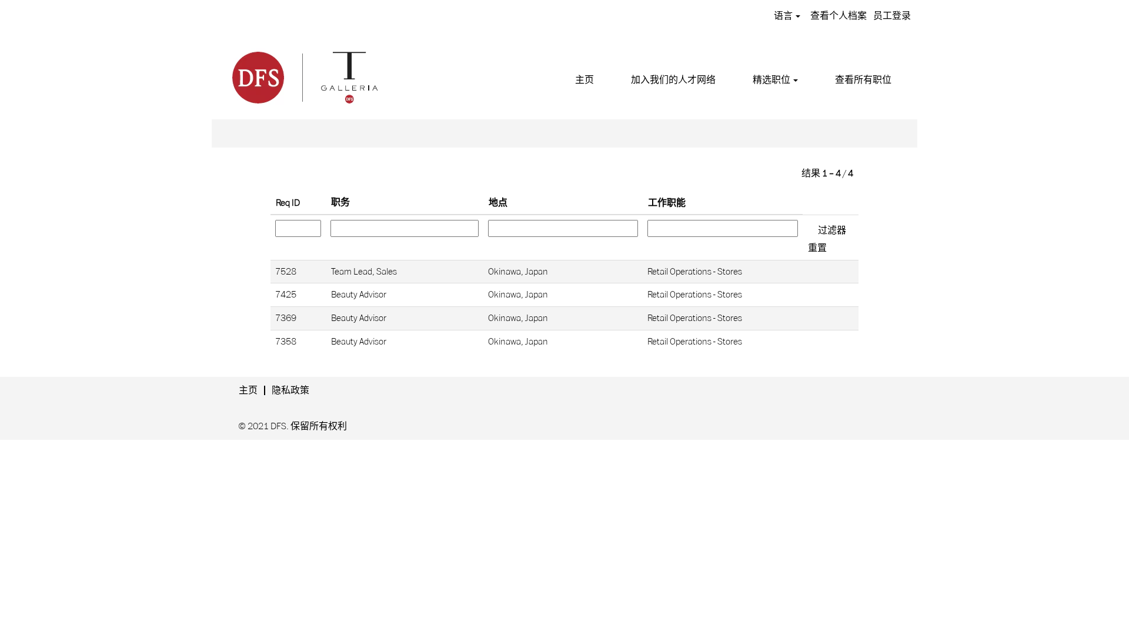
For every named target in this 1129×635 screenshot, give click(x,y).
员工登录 (892, 16)
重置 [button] (817, 248)
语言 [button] (784, 16)
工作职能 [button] (667, 203)
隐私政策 (290, 390)
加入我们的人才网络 (673, 80)
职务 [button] (340, 202)
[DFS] (304, 75)
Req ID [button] (288, 203)
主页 (584, 80)
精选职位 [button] (772, 80)
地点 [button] (498, 203)
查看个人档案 (838, 16)
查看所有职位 (863, 80)
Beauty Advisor (358, 294)
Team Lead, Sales (364, 271)
